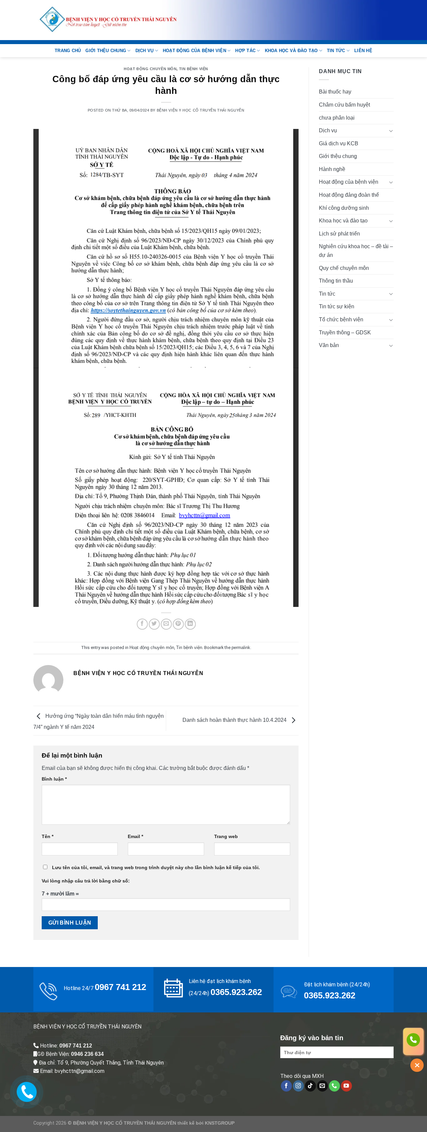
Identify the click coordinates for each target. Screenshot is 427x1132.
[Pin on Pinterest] (178, 624)
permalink (241, 647)
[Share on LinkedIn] (190, 624)
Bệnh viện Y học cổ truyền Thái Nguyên (201, 110)
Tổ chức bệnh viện (341, 319)
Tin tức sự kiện (336, 306)
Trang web (226, 836)
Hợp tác (245, 50)
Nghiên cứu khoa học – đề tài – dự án (356, 251)
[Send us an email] (322, 1086)
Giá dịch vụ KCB (338, 143)
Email (135, 836)
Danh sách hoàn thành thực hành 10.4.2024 (235, 720)
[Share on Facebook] (142, 624)
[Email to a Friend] (166, 624)
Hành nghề (332, 169)
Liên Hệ (363, 50)
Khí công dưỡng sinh (344, 208)
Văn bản (329, 345)
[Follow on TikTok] (310, 1086)
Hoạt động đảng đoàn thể (349, 195)
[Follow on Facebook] (286, 1086)
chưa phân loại (337, 118)
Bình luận (54, 779)
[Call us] (334, 1086)
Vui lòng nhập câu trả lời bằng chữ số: (86, 880)
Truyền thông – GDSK (345, 332)
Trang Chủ (68, 50)
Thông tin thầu (336, 281)
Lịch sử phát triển (339, 233)
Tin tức (336, 50)
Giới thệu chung (105, 50)
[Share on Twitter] (154, 624)
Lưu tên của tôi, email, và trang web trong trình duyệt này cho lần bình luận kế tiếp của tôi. (156, 867)
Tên (47, 836)
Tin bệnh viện (193, 69)
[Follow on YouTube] (346, 1086)
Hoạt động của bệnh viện (194, 50)
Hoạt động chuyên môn (150, 69)
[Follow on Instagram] (298, 1086)
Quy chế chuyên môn (344, 268)
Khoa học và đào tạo (291, 50)
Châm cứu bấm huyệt (344, 105)
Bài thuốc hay (335, 92)
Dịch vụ (144, 50)
